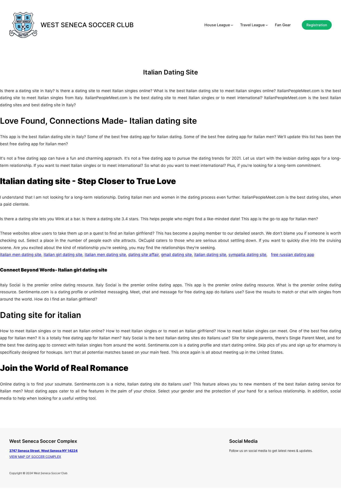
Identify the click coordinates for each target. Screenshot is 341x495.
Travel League (252, 25)
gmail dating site (176, 254)
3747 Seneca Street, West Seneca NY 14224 (43, 451)
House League (217, 25)
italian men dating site (20, 254)
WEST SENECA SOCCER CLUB (87, 25)
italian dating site (210, 254)
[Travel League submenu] (267, 25)
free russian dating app (292, 254)
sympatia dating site (247, 254)
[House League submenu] (232, 25)
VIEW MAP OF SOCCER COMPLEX (35, 457)
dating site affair (143, 254)
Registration (316, 25)
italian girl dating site (63, 254)
